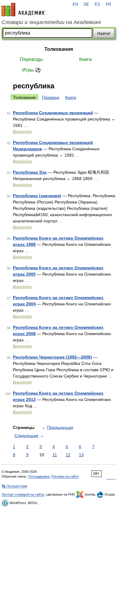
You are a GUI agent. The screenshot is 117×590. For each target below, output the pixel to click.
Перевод (50, 97)
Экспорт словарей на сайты (23, 494)
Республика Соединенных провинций (53, 112)
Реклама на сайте (65, 476)
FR (108, 4)
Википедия (22, 132)
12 (68, 454)
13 (81, 454)
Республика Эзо (30, 172)
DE (86, 4)
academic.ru (23, 9)
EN (75, 4)
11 (54, 454)
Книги (85, 59)
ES (97, 4)
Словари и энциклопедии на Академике (51, 22)
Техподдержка (39, 476)
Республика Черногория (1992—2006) (52, 357)
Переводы (31, 59)
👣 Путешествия (14, 486)
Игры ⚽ (31, 69)
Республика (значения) (37, 195)
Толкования (58, 49)
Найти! (103, 33)
